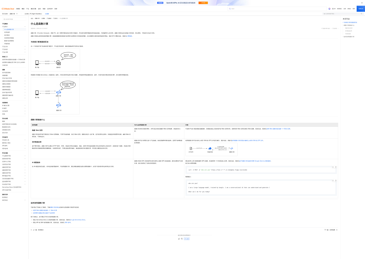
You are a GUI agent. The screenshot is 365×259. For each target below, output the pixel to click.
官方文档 (5, 14)
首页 (32, 18)
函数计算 (12, 14)
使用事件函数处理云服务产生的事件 (44, 213)
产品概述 (49, 18)
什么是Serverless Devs (77, 220)
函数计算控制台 (55, 207)
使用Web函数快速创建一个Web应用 (278, 129)
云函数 (47, 14)
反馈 (187, 239)
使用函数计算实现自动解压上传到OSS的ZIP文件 (247, 140)
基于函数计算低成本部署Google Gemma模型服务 (255, 161)
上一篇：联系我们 (38, 230)
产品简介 (55, 18)
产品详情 (334, 28)
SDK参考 (68, 222)
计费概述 (129, 36)
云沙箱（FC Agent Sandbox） (34, 14)
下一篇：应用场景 (329, 230)
